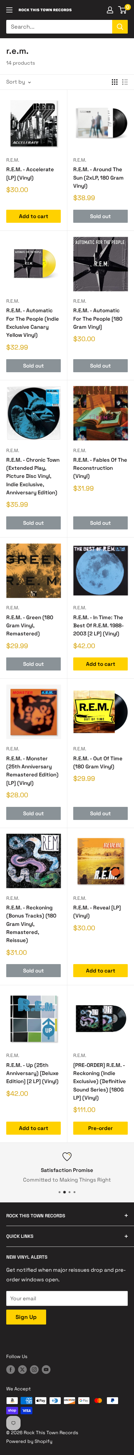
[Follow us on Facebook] (10, 1369)
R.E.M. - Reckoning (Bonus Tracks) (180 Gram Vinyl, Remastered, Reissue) (31, 924)
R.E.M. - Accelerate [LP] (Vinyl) (30, 173)
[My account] (110, 10)
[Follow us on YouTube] (46, 1369)
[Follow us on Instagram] (34, 1369)
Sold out (100, 216)
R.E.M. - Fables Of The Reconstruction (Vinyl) (100, 468)
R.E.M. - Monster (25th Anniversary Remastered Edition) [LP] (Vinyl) (32, 770)
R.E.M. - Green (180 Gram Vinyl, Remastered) (29, 625)
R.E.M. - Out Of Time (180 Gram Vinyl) (97, 762)
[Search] (120, 27)
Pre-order (100, 1128)
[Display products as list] (125, 82)
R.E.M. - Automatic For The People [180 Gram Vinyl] (97, 318)
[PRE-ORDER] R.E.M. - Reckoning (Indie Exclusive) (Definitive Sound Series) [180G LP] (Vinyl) (99, 1081)
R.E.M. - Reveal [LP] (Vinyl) (97, 911)
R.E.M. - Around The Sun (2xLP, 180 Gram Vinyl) (98, 177)
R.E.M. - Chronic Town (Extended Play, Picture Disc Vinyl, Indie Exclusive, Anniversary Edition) (33, 476)
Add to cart (33, 216)
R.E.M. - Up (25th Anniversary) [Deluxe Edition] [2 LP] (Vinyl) (32, 1073)
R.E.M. (12, 160)
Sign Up (26, 1316)
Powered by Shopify (29, 1441)
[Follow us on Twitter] (22, 1369)
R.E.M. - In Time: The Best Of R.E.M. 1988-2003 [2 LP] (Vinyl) (98, 625)
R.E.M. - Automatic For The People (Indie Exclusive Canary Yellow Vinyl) (32, 322)
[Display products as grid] (114, 82)
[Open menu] (9, 9)
